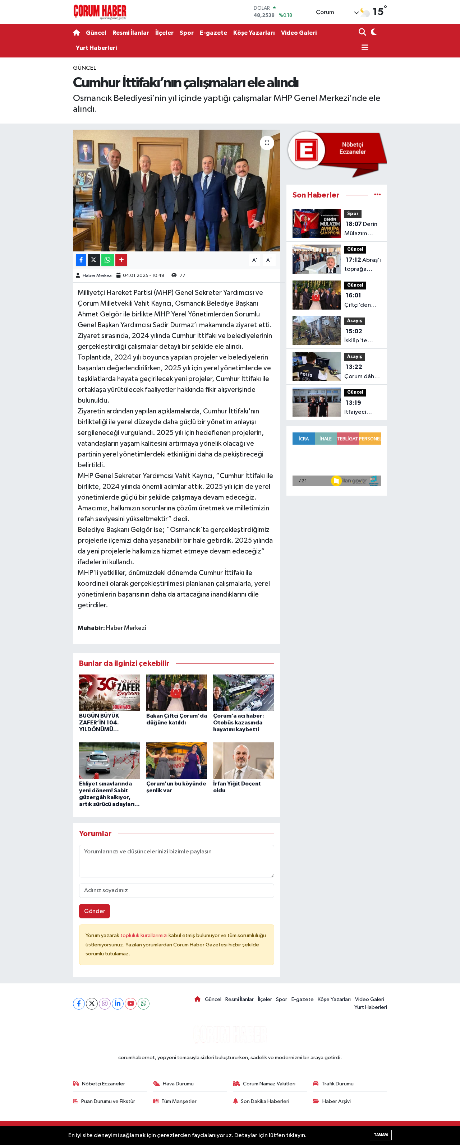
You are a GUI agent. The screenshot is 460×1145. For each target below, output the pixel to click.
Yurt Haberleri (96, 48)
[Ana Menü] (364, 48)
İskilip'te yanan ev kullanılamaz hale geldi (360, 337)
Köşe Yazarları (254, 33)
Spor (187, 33)
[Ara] (363, 33)
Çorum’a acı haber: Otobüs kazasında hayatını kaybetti (238, 722)
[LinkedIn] (118, 1004)
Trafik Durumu (338, 1083)
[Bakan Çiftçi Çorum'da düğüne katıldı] (176, 693)
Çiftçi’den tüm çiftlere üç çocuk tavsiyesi (360, 301)
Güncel (96, 33)
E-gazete (213, 33)
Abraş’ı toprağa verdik (362, 265)
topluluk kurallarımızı (144, 935)
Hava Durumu (178, 1083)
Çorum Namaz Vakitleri (269, 1083)
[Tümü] (377, 195)
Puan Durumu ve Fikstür (108, 1101)
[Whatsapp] (144, 1004)
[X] (92, 1004)
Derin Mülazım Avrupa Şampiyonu (360, 229)
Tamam (381, 1135)
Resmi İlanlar (130, 33)
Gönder (94, 911)
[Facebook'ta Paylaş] (81, 260)
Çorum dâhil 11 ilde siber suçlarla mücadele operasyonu (360, 372)
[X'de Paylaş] (94, 260)
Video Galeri (299, 33)
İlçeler (164, 33)
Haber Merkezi (97, 275)
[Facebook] (79, 1004)
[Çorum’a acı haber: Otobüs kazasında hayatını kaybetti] (243, 693)
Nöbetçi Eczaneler (103, 1083)
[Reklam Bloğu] (336, 154)
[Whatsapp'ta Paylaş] (107, 260)
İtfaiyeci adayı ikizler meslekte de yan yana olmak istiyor (361, 408)
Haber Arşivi (336, 1101)
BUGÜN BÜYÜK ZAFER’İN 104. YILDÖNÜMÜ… (99, 722)
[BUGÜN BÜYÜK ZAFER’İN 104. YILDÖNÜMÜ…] (109, 693)
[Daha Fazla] (121, 260)
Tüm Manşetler (179, 1101)
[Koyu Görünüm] (373, 33)
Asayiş (354, 321)
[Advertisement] (43, 171)
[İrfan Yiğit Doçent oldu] (243, 760)
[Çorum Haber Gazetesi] (100, 11)
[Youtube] (131, 1004)
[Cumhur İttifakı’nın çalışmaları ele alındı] (176, 190)
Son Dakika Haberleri (265, 1101)
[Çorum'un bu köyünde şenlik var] (176, 760)
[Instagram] (105, 1004)
